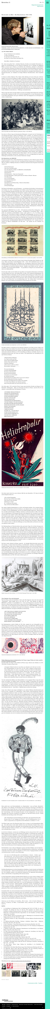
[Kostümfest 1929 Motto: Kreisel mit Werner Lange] (24, 976)
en (41, 2)
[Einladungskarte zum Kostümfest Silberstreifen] (16, 968)
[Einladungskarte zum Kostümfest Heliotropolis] (22, 485)
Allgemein (7, 979)
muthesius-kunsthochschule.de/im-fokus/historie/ (21, 961)
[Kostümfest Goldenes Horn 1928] (22, 342)
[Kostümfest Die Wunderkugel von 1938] (4, 968)
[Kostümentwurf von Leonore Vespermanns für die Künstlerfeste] (22, 798)
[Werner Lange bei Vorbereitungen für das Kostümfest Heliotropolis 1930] (31, 976)
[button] (10, 1008)
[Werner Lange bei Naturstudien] (38, 968)
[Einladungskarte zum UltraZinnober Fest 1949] (22, 652)
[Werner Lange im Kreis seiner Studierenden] (22, 129)
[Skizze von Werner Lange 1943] (22, 591)
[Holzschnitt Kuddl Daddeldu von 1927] (22, 255)
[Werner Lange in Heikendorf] (16, 976)
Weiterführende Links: (6, 961)
